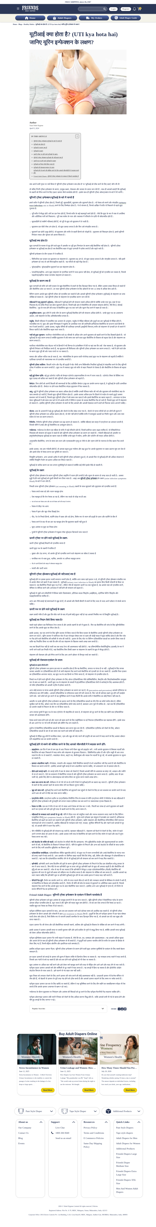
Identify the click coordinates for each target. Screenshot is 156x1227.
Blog (20, 1138)
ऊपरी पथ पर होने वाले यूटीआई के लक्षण (45, 161)
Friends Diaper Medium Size (123, 1164)
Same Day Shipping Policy (93, 1145)
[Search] (104, 9)
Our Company (24, 1127)
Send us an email (62, 1138)
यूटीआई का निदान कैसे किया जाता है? (44, 164)
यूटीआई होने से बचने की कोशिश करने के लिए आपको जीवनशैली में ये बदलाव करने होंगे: (56, 172)
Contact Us (23, 1133)
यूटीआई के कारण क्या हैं (40, 148)
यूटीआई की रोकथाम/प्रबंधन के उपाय (44, 167)
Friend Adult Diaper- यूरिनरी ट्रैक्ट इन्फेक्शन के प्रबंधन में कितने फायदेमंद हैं (56, 176)
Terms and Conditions (94, 1133)
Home (15, 24)
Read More (47, 1090)
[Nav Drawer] (18, 8)
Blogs (20, 24)
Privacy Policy (90, 1127)
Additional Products (125, 1148)
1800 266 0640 (61, 1133)
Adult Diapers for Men (126, 1138)
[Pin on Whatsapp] (125, 1009)
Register (125, 9)
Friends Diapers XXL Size (126, 1182)
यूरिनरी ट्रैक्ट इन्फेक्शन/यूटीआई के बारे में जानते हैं (48, 141)
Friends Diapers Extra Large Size (126, 1173)
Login (113, 9)
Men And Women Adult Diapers (127, 1190)
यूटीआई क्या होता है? (39, 144)
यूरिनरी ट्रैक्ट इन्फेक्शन (88, 478)
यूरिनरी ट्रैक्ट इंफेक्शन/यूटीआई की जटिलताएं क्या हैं (48, 157)
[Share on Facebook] (119, 1009)
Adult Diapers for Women (128, 1143)
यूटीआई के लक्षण (38, 151)
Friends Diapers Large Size (126, 1156)
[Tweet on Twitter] (122, 1009)
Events (21, 1143)
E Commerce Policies (94, 1138)
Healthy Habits (29, 24)
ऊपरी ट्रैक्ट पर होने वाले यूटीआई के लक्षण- (46, 154)
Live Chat (59, 1127)
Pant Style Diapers (124, 1127)
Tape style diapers (124, 1133)
